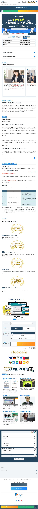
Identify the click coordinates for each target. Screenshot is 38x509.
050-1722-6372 (31, 1)
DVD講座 (22, 335)
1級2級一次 (16, 328)
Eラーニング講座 (22, 333)
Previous (2, 24)
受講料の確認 (10, 506)
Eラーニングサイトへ (19, 488)
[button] (19, 495)
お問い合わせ (19, 484)
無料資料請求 (11, 10)
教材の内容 (4, 438)
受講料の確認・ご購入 (28, 10)
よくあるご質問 (5, 445)
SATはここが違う (6, 436)
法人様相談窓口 (31, 2)
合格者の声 (4, 441)
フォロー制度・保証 (6, 443)
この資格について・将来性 (7, 450)
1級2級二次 (28, 328)
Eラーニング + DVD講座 (22, 338)
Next (35, 24)
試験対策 (10, 170)
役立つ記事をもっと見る (19, 458)
